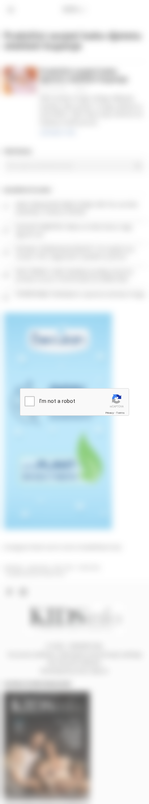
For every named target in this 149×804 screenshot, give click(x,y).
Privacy (109, 412)
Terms (120, 412)
